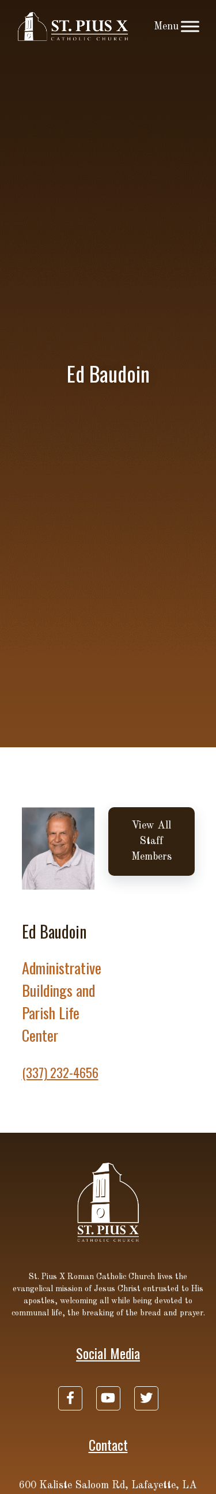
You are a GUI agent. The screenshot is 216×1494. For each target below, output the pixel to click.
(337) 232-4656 (60, 1072)
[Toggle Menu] (190, 26)
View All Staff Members (151, 841)
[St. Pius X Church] (73, 26)
